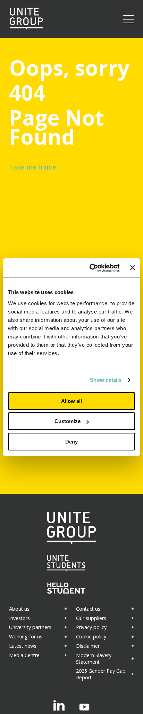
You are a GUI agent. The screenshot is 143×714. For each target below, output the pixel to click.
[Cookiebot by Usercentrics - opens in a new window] (90, 268)
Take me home (33, 167)
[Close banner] (132, 267)
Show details (105, 380)
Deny (71, 442)
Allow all (71, 401)
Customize (67, 421)
